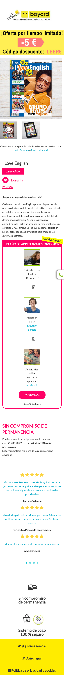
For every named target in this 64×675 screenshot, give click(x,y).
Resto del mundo (40, 150)
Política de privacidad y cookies (33, 670)
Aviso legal (33, 658)
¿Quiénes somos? (33, 646)
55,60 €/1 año (32, 394)
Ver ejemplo (32, 385)
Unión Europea (21, 150)
